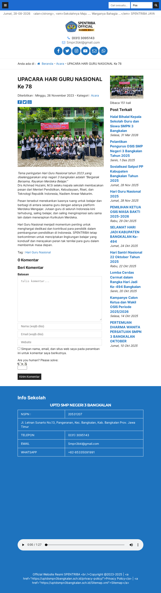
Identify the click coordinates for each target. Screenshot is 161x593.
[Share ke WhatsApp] (29, 102)
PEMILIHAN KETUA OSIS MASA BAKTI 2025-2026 (125, 212)
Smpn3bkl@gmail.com (83, 42)
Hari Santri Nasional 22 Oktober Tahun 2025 (126, 257)
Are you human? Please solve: (38, 360)
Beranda (47, 63)
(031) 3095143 (83, 38)
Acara (60, 63)
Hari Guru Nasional (38, 252)
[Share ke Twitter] (25, 102)
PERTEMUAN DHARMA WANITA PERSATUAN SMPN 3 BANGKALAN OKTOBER (126, 331)
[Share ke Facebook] (20, 102)
